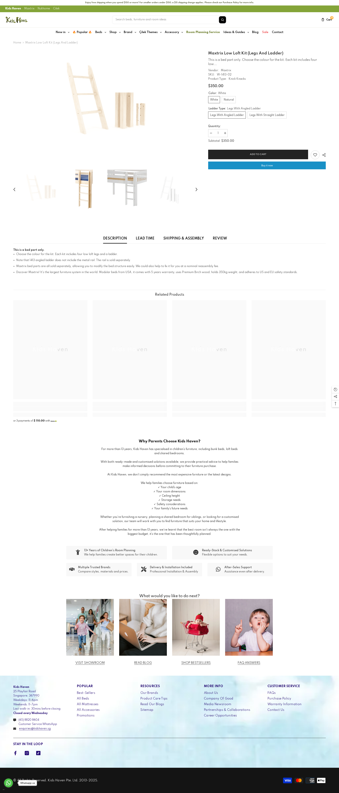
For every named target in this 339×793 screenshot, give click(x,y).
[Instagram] (26, 753)
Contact (277, 32)
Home (17, 42)
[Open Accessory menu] (182, 32)
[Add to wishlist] (315, 154)
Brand (128, 32)
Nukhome (44, 8)
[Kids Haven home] (16, 19)
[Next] (196, 189)
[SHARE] (323, 155)
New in (61, 32)
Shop (113, 32)
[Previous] (14, 189)
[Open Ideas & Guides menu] (248, 32)
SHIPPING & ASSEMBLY (183, 238)
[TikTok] (38, 753)
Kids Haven (13, 8)
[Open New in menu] (69, 32)
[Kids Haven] (90, 627)
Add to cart (258, 154)
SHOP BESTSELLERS (196, 663)
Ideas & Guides (234, 32)
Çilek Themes (148, 32)
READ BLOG (143, 663)
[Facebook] (15, 753)
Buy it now (267, 165)
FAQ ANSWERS (249, 663)
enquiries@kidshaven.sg (35, 728)
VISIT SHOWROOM (90, 663)
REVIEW (220, 238)
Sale (265, 32)
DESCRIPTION (115, 238)
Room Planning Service (203, 32)
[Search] (222, 19)
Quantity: (214, 126)
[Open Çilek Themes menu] (161, 32)
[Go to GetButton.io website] (8, 790)
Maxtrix (29, 8)
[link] (50, 408)
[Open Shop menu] (120, 32)
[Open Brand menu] (135, 32)
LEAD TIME (145, 238)
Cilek (56, 8)
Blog (255, 32)
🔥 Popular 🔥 (82, 32)
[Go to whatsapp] (8, 783)
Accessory (172, 32)
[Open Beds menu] (105, 32)
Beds (98, 32)
